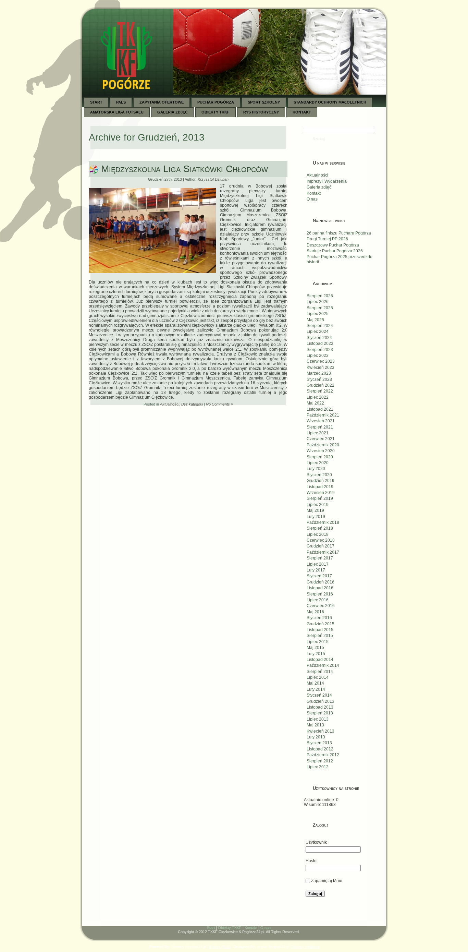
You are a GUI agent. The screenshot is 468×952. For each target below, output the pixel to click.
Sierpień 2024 (320, 325)
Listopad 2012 (320, 749)
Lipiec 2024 (318, 331)
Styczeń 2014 (319, 695)
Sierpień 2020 (320, 457)
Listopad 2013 (320, 707)
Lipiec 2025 (318, 313)
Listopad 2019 (320, 486)
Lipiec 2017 (318, 564)
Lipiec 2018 (318, 534)
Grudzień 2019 (320, 480)
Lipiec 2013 (318, 719)
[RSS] (91, 929)
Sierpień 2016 (320, 594)
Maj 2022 (315, 403)
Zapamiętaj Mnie (326, 880)
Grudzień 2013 (320, 701)
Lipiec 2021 (318, 433)
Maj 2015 (315, 647)
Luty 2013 (316, 737)
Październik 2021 (323, 415)
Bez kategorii (192, 404)
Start (211, 928)
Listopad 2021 (320, 409)
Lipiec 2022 (318, 397)
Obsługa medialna (305, 947)
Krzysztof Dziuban (213, 179)
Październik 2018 (323, 522)
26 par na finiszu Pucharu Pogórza (339, 233)
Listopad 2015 (320, 629)
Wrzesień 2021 (321, 421)
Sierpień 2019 (320, 498)
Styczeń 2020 (319, 474)
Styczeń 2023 (319, 379)
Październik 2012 (323, 754)
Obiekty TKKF (230, 928)
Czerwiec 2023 (321, 361)
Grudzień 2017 (320, 546)
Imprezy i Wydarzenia (327, 181)
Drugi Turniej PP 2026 (327, 239)
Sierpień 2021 (320, 427)
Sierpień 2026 (320, 295)
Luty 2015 (316, 653)
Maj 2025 (315, 319)
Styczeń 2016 (319, 617)
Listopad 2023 (320, 343)
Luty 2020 (316, 468)
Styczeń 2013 (319, 742)
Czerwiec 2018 (321, 540)
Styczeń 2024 (319, 337)
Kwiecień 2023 (320, 367)
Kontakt (314, 193)
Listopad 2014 (320, 659)
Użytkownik (316, 842)
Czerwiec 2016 (321, 605)
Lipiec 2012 (318, 766)
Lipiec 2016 (318, 600)
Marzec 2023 (319, 373)
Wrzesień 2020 (321, 450)
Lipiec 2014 (318, 677)
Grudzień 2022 (320, 385)
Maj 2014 (315, 683)
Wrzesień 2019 (321, 492)
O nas (312, 199)
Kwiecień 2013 (320, 731)
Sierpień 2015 (320, 635)
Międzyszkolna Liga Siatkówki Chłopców (184, 169)
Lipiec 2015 (318, 641)
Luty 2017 (316, 570)
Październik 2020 (323, 445)
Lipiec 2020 (318, 462)
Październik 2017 (323, 552)
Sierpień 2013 (320, 713)
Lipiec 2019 (318, 504)
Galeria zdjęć (319, 187)
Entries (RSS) (220, 947)
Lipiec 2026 (318, 301)
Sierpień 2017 (320, 558)
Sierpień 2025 (320, 307)
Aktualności (169, 404)
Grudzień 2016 (320, 582)
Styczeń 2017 (319, 576)
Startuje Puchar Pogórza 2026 (335, 251)
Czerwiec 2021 (321, 438)
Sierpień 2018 (320, 528)
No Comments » (219, 404)
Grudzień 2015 (320, 624)
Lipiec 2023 (318, 355)
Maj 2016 (315, 612)
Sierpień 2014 (320, 671)
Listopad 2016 (320, 588)
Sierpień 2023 (320, 349)
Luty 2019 (316, 516)
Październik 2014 (323, 665)
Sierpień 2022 (320, 391)
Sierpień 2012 (320, 761)
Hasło (311, 860)
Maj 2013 (315, 725)
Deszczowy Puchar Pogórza (333, 245)
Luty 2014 (316, 689)
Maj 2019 (315, 510)
